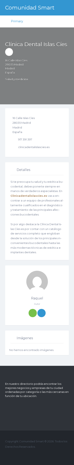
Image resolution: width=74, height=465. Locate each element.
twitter (16, 454)
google (22, 454)
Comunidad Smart (29, 7)
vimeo (35, 454)
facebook (9, 454)
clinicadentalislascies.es (34, 147)
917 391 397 (25, 139)
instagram (29, 454)
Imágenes (25, 338)
